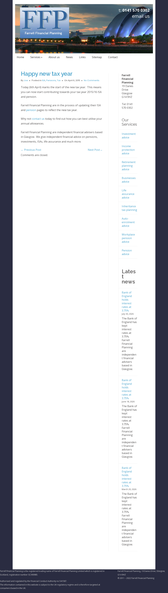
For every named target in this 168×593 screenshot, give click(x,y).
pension (31, 110)
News (69, 57)
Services (36, 57)
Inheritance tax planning (129, 208)
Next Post (95, 150)
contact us (38, 119)
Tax (59, 80)
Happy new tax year (47, 73)
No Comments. (92, 80)
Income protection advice (128, 149)
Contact (113, 57)
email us (141, 16)
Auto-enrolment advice (128, 222)
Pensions (51, 80)
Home (20, 57)
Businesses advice (129, 179)
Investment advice (129, 135)
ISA (43, 80)
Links (82, 57)
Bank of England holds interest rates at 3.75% (127, 301)
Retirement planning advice (129, 165)
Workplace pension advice (128, 238)
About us (54, 57)
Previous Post (31, 150)
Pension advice (127, 252)
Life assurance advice (128, 194)
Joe (26, 80)
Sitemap (97, 57)
